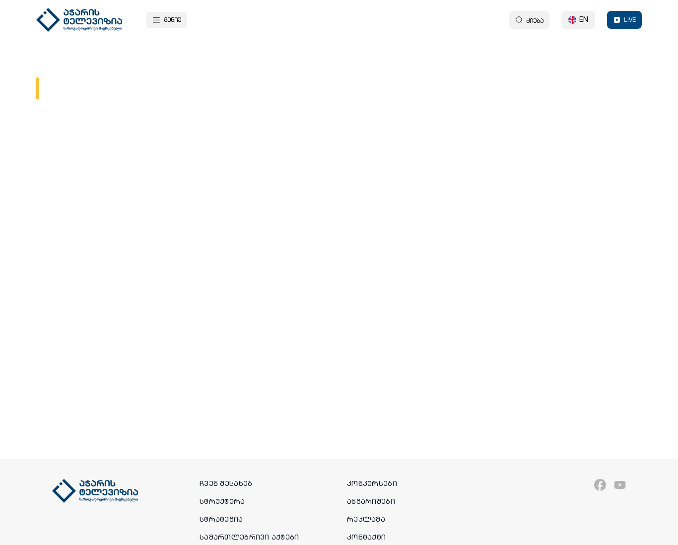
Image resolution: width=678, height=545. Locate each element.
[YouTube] (620, 485)
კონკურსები (372, 483)
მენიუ (172, 19)
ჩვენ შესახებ (226, 483)
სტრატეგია (221, 519)
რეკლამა (366, 519)
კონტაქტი (366, 537)
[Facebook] (600, 485)
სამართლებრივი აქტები (249, 537)
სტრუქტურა (222, 501)
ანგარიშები (371, 501)
